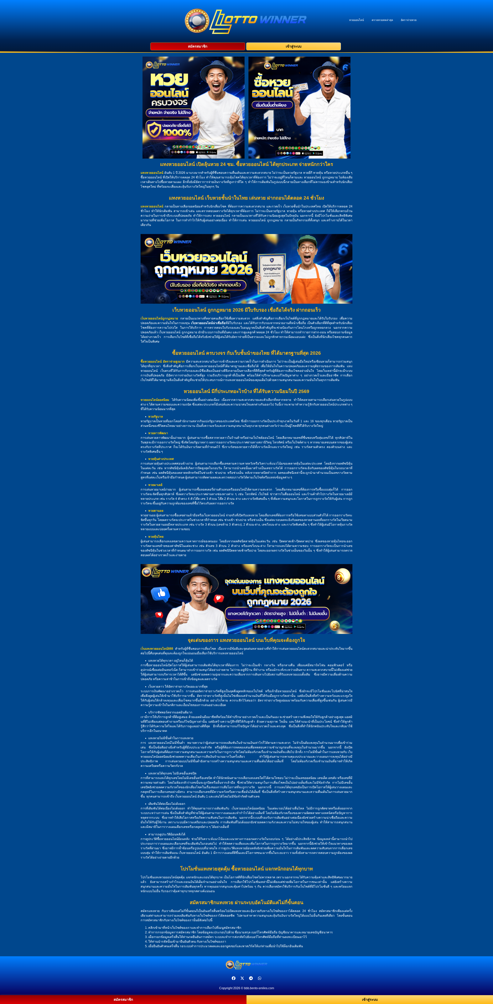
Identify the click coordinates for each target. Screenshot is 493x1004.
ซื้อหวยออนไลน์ (151, 361)
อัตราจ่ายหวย (409, 20)
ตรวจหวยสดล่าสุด (382, 20)
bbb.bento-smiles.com (259, 988)
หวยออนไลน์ (356, 20)
